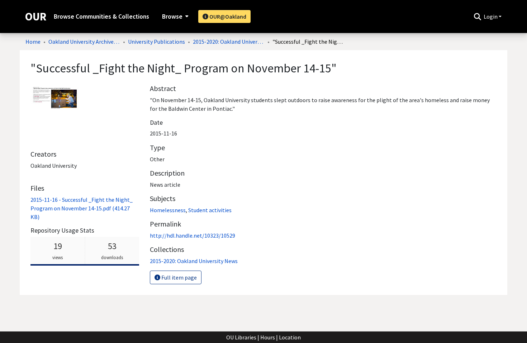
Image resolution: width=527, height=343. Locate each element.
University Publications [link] (156, 41)
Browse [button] (172, 16)
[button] (477, 16)
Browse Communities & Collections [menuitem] (101, 16)
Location (290, 337)
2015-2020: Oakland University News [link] (229, 41)
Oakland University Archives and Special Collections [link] (84, 41)
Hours (267, 337)
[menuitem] (174, 16)
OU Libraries (241, 337)
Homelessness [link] (168, 210)
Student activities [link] (210, 210)
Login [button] (491, 16)
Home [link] (33, 41)
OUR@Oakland (227, 16)
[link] (81, 208)
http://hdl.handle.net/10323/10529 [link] (192, 235)
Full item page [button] (178, 277)
